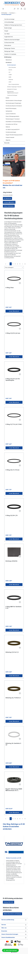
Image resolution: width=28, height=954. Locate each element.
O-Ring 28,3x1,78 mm (12, 470)
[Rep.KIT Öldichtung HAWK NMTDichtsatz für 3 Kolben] (14, 780)
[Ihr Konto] (21, 8)
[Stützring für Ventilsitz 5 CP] (14, 734)
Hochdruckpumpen (11, 65)
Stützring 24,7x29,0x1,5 (13, 697)
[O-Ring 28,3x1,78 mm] (14, 461)
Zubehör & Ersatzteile (10, 54)
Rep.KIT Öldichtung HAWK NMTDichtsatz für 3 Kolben (14, 789)
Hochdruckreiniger (9, 19)
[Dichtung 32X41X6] (14, 552)
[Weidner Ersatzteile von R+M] (14, 846)
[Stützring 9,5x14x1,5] (14, 643)
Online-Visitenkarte (9, 206)
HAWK (10, 77)
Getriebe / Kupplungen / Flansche (14, 86)
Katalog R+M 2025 (8, 902)
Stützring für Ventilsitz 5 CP (13, 744)
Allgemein (8, 140)
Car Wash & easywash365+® (12, 129)
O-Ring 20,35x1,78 (11, 515)
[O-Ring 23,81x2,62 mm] (14, 324)
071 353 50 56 (7, 198)
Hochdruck (8, 62)
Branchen (4, 931)
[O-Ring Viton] (14, 279)
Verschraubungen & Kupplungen (13, 103)
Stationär (8, 126)
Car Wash (7, 33)
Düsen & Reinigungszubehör (12, 116)
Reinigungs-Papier (9, 51)
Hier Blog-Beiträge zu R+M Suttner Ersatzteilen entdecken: (14, 826)
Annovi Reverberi (12, 67)
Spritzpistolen (9, 111)
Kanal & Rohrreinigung (11, 108)
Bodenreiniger (8, 28)
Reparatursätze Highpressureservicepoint (12, 92)
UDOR (10, 81)
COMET (10, 74)
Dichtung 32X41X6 (11, 561)
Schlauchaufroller (9, 42)
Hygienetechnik (8, 36)
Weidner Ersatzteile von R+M (13, 858)
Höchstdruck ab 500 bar (11, 124)
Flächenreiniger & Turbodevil (13, 119)
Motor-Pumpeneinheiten (14, 84)
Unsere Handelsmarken (8, 937)
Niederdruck (9, 59)
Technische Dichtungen (12, 95)
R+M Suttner (7, 57)
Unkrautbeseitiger (9, 22)
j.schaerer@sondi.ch (9, 202)
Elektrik (7, 97)
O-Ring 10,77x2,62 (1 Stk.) (14, 424)
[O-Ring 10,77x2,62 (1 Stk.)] (14, 415)
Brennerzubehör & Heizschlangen (14, 100)
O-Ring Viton (10, 287)
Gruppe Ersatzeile (10, 137)
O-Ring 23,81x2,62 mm (13, 333)
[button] (10, 950)
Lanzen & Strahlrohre (11, 113)
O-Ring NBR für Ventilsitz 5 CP (13, 607)
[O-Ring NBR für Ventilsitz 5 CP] (14, 598)
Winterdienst (7, 45)
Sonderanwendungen (11, 132)
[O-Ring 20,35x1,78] (14, 506)
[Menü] (3, 8)
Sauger (6, 31)
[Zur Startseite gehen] (14, 4)
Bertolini (10, 69)
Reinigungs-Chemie (9, 48)
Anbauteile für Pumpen (12, 89)
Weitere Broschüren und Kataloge (12, 913)
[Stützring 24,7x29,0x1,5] (14, 689)
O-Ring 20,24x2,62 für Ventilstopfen (13, 379)
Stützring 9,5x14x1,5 (12, 652)
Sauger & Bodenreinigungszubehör (14, 134)
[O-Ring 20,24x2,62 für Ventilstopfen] (14, 370)
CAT (9, 72)
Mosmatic (7, 143)
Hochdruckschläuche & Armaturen (14, 105)
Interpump (11, 79)
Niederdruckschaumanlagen (12, 39)
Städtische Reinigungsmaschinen (13, 25)
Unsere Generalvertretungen (9, 934)
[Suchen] (14, 8)
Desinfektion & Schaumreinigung (13, 121)
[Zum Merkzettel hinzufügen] (19, 283)
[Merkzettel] (18, 8)
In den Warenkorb (14, 311)
